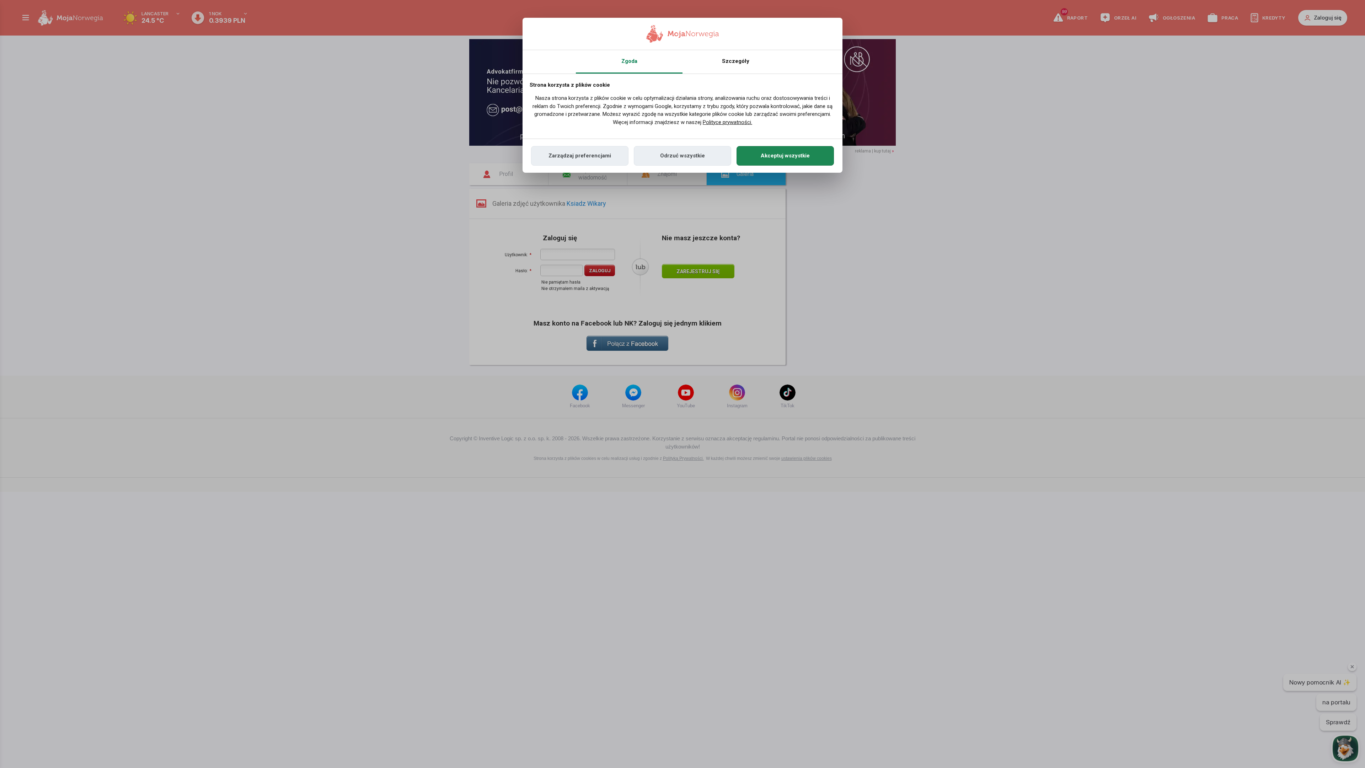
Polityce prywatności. (727, 122)
